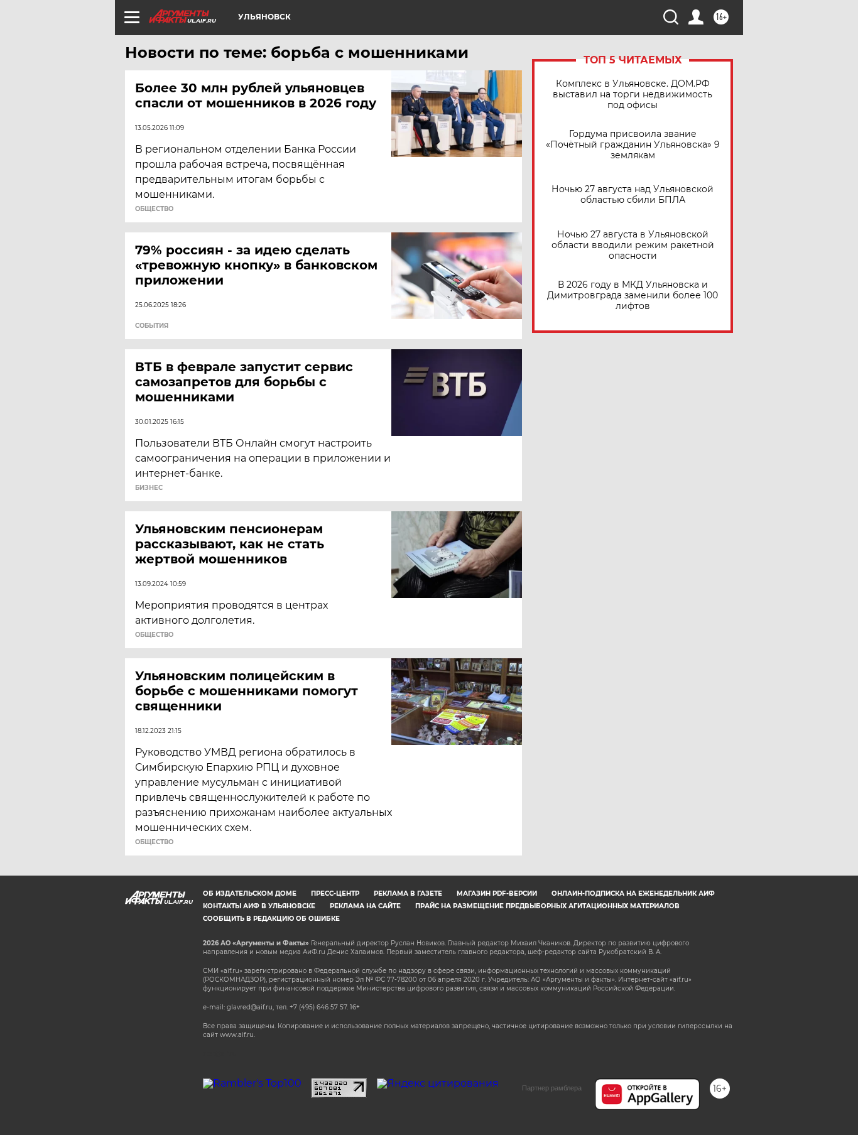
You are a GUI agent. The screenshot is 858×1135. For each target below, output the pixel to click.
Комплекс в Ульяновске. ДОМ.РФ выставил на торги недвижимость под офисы (632, 95)
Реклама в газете (408, 893)
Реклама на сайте (365, 906)
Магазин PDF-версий (497, 893)
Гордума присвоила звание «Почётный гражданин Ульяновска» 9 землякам (633, 145)
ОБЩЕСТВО (154, 209)
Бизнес (149, 488)
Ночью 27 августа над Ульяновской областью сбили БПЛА (632, 194)
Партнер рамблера (552, 1088)
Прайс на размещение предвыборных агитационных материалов (547, 906)
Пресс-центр (335, 893)
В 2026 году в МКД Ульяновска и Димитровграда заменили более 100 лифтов (632, 296)
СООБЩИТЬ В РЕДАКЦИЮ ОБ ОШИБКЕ (271, 919)
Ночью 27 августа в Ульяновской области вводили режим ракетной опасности (632, 245)
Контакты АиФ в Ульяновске (259, 906)
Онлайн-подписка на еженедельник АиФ (633, 893)
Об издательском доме (249, 893)
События (151, 326)
